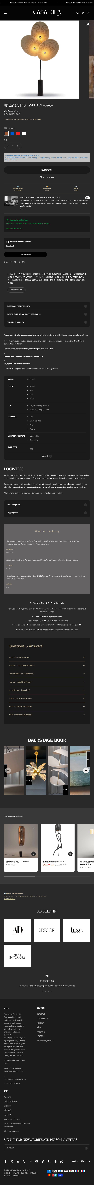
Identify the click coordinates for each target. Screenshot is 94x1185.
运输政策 (7, 1106)
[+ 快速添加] (33, 854)
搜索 (39, 1027)
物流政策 (33, 1173)
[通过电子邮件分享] (23, 262)
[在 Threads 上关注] (24, 1161)
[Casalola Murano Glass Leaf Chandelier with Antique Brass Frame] (36, 770)
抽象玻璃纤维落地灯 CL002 (54, 861)
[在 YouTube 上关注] (36, 1161)
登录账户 (41, 1023)
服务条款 (24, 1173)
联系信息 (7, 1176)
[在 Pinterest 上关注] (30, 1161)
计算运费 (17, 114)
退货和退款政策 (10, 1101)
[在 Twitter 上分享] (15, 262)
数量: (6, 140)
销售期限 (41, 1032)
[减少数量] (7, 146)
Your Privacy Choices (45, 1041)
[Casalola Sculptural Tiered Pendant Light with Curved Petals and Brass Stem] (58, 770)
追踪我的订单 (42, 1018)
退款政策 (7, 1173)
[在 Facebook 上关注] (5, 1161)
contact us (52, 630)
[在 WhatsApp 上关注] (61, 1161)
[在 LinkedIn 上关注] (49, 1161)
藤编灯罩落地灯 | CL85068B (17, 861)
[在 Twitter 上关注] (11, 1161)
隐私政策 (7, 1097)
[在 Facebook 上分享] (11, 262)
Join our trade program (14, 228)
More (21, 209)
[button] (47, 177)
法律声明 (7, 1115)
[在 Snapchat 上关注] (55, 1161)
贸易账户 (41, 1036)
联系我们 (41, 1014)
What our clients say (47, 531)
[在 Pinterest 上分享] (19, 262)
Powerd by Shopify (23, 1170)
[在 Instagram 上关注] (18, 1161)
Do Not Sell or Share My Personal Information (17, 1125)
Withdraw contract (11, 1131)
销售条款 (7, 1110)
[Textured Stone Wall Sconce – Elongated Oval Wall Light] (80, 770)
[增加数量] (17, 146)
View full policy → (9, 899)
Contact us (10, 245)
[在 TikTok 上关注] (43, 1161)
